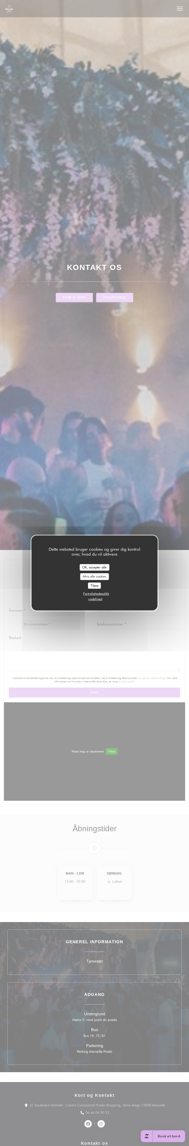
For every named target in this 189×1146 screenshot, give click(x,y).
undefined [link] (95, 599)
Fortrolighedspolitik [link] (96, 594)
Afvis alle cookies (94, 576)
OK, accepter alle (94, 567)
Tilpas (94, 585)
